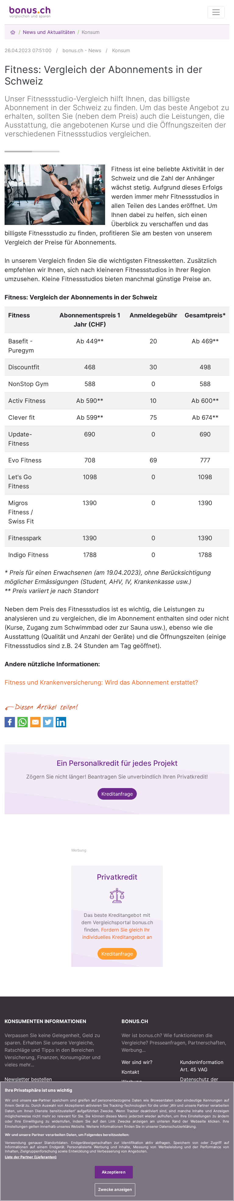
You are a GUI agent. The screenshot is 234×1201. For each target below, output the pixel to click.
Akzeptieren (113, 1172)
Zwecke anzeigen (115, 1189)
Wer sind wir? (137, 1062)
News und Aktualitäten (49, 32)
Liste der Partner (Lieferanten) (31, 1157)
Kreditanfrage (117, 794)
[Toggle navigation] (216, 12)
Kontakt (130, 1072)
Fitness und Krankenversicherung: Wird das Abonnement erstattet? (101, 682)
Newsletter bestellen (28, 1079)
